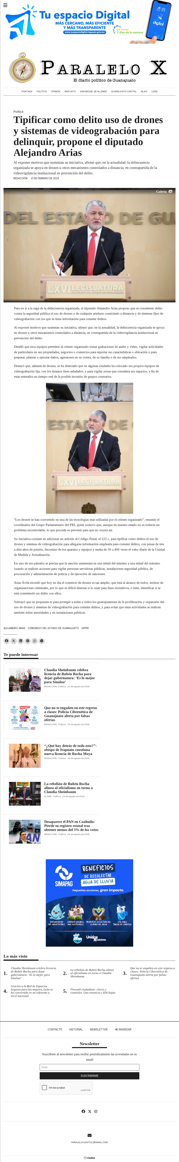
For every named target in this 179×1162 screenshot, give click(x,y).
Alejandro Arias (14, 628)
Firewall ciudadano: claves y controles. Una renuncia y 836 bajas (92, 991)
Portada (27, 91)
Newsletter (99, 1029)
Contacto (55, 1029)
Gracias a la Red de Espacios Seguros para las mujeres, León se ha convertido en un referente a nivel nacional (32, 991)
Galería (161, 191)
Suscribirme (89, 1075)
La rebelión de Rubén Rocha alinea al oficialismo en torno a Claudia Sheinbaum (68, 788)
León (154, 91)
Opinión (55, 91)
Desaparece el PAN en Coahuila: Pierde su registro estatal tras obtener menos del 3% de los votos (71, 826)
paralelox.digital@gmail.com (89, 1142)
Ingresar (124, 1029)
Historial (76, 1029)
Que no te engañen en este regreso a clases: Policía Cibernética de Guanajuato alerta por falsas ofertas (70, 714)
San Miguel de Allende (93, 91)
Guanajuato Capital (124, 91)
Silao (144, 91)
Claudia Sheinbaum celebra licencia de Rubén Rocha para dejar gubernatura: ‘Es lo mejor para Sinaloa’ (69, 676)
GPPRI (85, 628)
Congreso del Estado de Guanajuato (53, 628)
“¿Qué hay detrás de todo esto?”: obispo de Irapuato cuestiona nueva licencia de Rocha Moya (70, 750)
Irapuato (70, 91)
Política (42, 91)
